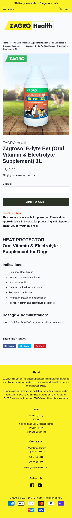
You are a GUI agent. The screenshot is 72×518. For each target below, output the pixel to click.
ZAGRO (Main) (36, 415)
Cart (66, 9)
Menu (10, 9)
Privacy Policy (36, 428)
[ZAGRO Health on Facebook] (32, 486)
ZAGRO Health (35, 498)
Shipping (7, 175)
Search (36, 419)
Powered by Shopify (52, 498)
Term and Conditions (36, 432)
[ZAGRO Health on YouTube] (40, 486)
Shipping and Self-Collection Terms (36, 424)
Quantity (7, 183)
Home (5, 43)
